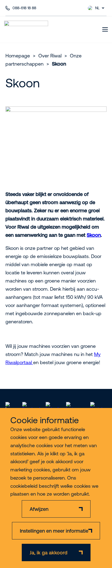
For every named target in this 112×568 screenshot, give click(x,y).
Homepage (17, 56)
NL (97, 8)
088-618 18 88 (24, 8)
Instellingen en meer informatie (54, 531)
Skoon (94, 235)
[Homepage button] (26, 29)
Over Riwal (49, 56)
